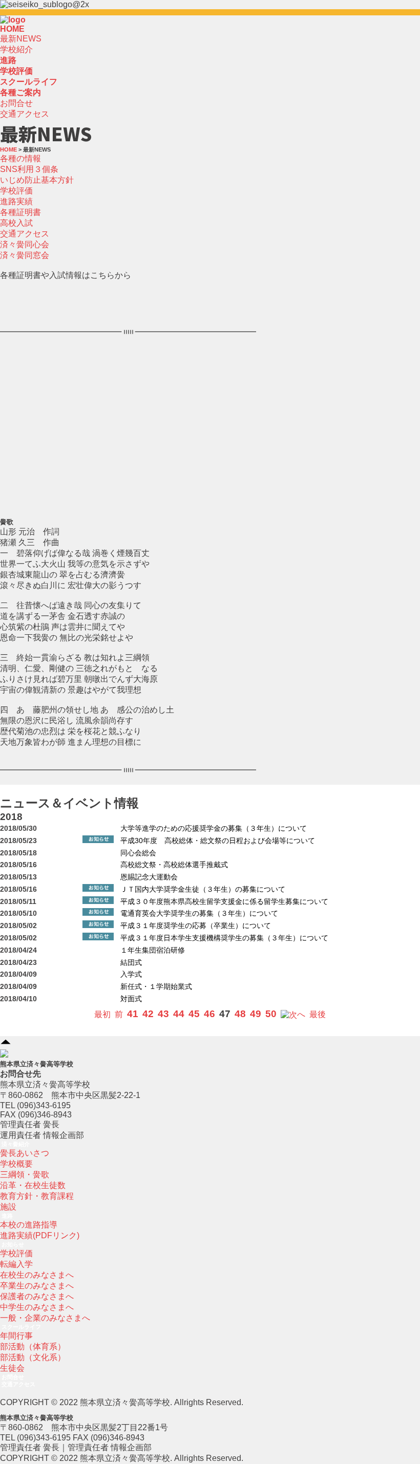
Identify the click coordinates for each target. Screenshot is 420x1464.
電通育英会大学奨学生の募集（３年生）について (199, 913)
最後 (317, 1014)
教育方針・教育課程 (37, 1196)
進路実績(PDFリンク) (39, 1235)
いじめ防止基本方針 (37, 180)
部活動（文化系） (33, 1357)
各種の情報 (20, 158)
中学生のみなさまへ (37, 1307)
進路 (7, 1216)
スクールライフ (21, 1327)
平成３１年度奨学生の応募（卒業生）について (195, 926)
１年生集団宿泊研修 (152, 950)
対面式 (131, 999)
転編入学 (16, 1264)
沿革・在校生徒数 (33, 1185)
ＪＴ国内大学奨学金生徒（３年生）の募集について (202, 889)
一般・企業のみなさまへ (45, 1318)
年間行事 (16, 1335)
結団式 (131, 962)
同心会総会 (138, 853)
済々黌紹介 (16, 1144)
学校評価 (16, 190)
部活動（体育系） (33, 1346)
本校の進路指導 (28, 1224)
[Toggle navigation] (29, 22)
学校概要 (16, 1163)
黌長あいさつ (24, 1153)
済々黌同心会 (24, 244)
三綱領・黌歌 (24, 1174)
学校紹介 (16, 49)
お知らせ (13, 1244)
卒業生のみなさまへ (37, 1285)
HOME (12, 29)
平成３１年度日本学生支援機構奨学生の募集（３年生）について (224, 938)
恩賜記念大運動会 (149, 877)
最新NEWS (20, 38)
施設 (8, 1206)
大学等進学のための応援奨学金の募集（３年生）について (213, 828)
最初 (102, 1014)
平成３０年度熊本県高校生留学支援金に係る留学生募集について (224, 902)
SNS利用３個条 (29, 169)
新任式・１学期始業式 (156, 987)
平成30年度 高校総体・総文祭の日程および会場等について (217, 841)
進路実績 (16, 201)
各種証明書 (20, 212)
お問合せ (16, 103)
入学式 (131, 974)
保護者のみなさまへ (37, 1296)
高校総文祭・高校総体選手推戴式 (174, 865)
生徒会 (12, 1368)
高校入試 (16, 223)
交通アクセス (24, 114)
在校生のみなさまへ (37, 1275)
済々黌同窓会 (24, 255)
